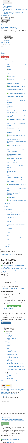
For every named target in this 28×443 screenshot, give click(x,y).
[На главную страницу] (10, 28)
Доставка (9, 377)
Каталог (6, 341)
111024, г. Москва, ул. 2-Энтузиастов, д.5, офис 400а (13, 12)
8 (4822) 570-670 (13, 27)
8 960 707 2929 (5, 27)
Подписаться (5, 423)
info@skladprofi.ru (7, 6)
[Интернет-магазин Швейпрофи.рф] (10, 380)
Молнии (9, 344)
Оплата (9, 375)
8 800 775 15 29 (5, 16)
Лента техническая (11, 353)
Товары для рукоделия (12, 357)
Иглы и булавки (11, 350)
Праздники (21, 281)
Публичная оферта (11, 365)
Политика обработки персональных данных (11, 419)
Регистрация (7, 1)
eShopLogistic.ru (10, 442)
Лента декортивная (12, 351)
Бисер (8, 348)
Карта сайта (10, 378)
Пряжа (8, 342)
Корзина (3, 53)
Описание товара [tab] (8, 308)
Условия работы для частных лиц (15, 363)
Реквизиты (9, 360)
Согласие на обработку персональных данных (12, 420)
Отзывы (9, 339)
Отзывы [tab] (6, 309)
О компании (7, 333)
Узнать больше (3, 253)
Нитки (8, 345)
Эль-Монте (9, 19)
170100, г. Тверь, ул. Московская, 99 (10, 389)
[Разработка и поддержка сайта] (11, 439)
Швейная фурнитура (12, 354)
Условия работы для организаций (15, 362)
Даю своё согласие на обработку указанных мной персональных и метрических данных (13, 413)
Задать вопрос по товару (14, 306)
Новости (9, 336)
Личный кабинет (7, 3)
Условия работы (8, 359)
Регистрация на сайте (12, 374)
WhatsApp (5, 7)
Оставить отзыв (6, 323)
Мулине (9, 347)
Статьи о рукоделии (12, 338)
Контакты (9, 335)
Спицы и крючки (11, 356)
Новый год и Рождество (13, 281)
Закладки (5, 4)
